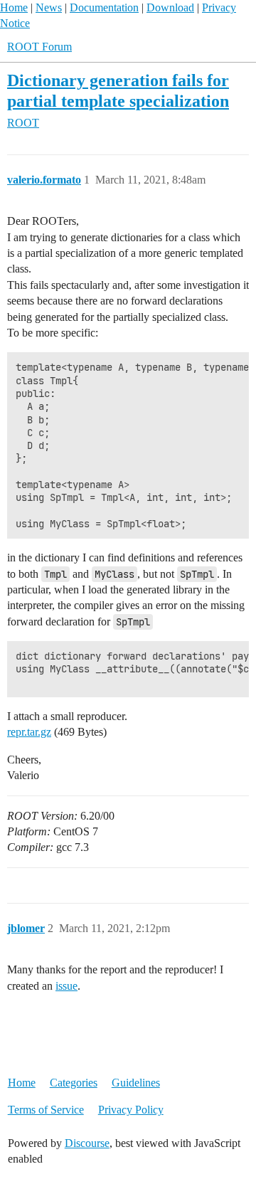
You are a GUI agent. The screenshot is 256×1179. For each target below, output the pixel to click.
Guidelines (136, 1083)
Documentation (104, 7)
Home (14, 7)
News (49, 7)
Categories (73, 1083)
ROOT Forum (39, 47)
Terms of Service (46, 1110)
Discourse (87, 1143)
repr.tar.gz (29, 732)
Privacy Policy (131, 1110)
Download (170, 7)
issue (66, 986)
